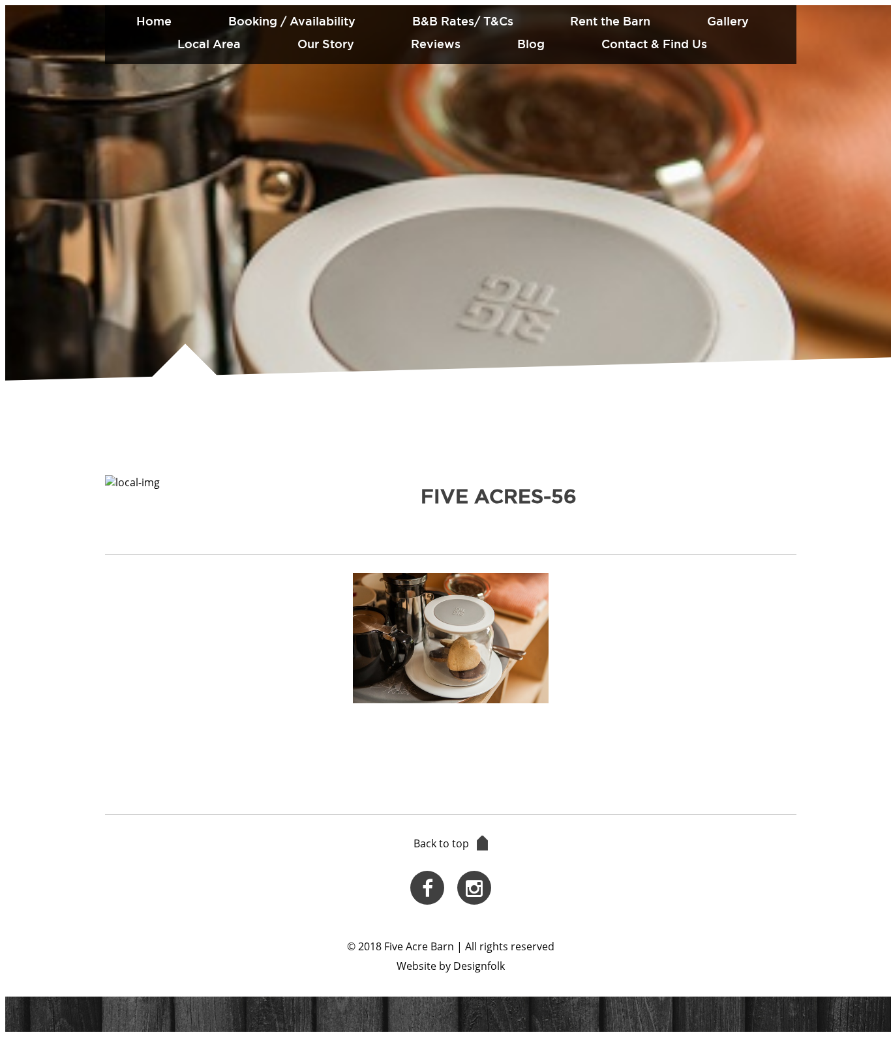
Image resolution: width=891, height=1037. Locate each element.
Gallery (728, 20)
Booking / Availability (291, 20)
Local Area (209, 43)
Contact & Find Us (654, 43)
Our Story (325, 43)
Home (154, 20)
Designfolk (479, 966)
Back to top (441, 843)
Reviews (436, 43)
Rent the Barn (610, 20)
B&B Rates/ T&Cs (462, 20)
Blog (531, 43)
